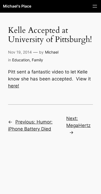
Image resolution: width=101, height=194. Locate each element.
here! (13, 86)
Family (37, 60)
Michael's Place (17, 6)
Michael (51, 52)
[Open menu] (95, 6)
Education (21, 60)
